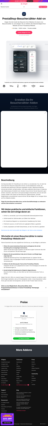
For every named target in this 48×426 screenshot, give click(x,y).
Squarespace (19, 362)
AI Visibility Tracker (5, 402)
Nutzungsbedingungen (15, 423)
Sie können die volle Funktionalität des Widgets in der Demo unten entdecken (21, 230)
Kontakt (33, 362)
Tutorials (3, 408)
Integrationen (4, 410)
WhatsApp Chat (4, 370)
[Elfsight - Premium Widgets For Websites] (24, 4)
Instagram (34, 380)
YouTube (33, 384)
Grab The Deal (7, 422)
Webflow (18, 366)
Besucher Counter (5, 6)
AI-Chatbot (3, 382)
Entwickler (34, 370)
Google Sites (19, 376)
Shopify (18, 372)
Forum (33, 376)
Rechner (3, 376)
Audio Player (3, 378)
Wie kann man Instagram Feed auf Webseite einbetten (23, 396)
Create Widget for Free (24, 32)
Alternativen (3, 412)
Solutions (3, 404)
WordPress (18, 368)
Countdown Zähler (5, 366)
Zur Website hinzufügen (24, 338)
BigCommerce (19, 380)
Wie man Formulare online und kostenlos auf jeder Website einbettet (22, 404)
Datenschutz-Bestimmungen (26, 423)
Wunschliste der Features (6, 406)
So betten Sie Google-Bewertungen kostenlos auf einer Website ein (23, 408)
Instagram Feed (4, 364)
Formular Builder (4, 380)
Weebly (18, 378)
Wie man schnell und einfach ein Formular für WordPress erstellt (23, 400)
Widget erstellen (43, 6)
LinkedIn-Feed (4, 368)
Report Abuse (4, 396)
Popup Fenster (4, 372)
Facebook (34, 378)
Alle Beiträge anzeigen (21, 410)
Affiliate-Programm (35, 368)
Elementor (18, 370)
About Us (33, 364)
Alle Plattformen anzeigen (22, 384)
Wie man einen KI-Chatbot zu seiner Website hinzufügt (23, 393)
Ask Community (4, 394)
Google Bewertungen (5, 362)
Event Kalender (4, 374)
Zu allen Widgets (5, 384)
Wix (17, 364)
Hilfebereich (3, 392)
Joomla (17, 382)
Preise (33, 366)
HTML (17, 374)
